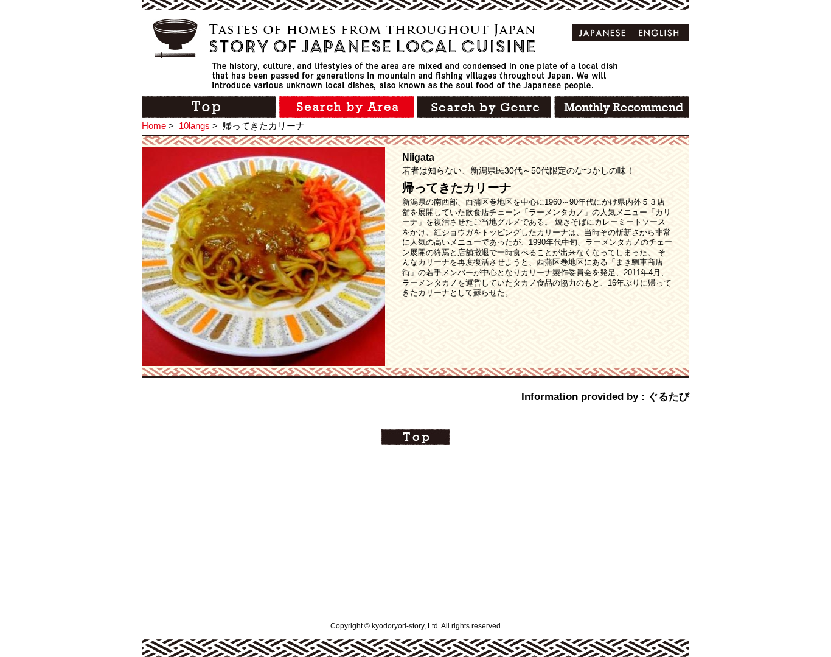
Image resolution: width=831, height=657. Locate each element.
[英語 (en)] (659, 33)
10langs (194, 126)
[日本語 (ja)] (602, 33)
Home (154, 126)
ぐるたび (668, 396)
